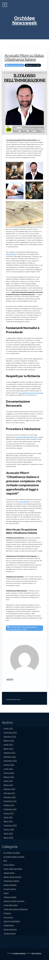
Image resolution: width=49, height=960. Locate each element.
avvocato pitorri (15, 627)
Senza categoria (10, 929)
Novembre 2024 (10, 732)
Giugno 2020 (9, 829)
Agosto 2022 (9, 765)
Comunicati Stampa (15, 65)
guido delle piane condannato (16, 909)
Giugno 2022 (9, 773)
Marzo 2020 (8, 837)
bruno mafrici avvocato (13, 869)
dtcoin (6, 893)
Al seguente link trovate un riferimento (30, 393)
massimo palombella (12, 921)
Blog (5, 861)
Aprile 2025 (8, 728)
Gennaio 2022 (9, 793)
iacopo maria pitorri (29, 627)
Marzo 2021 (8, 821)
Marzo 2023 (8, 749)
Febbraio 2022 (9, 789)
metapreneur (9, 925)
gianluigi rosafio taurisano (14, 901)
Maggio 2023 (9, 740)
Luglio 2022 (8, 769)
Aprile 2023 (8, 744)
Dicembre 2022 (10, 757)
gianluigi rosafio (10, 897)
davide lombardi (10, 885)
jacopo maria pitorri (14, 629)
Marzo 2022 (8, 785)
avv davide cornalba (12, 853)
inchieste (7, 913)
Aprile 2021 (8, 817)
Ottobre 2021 (9, 805)
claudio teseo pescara (12, 877)
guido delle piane (11, 905)
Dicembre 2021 (10, 797)
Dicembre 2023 (10, 736)
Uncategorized (10, 933)
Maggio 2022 (9, 777)
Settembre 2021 (10, 809)
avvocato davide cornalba (14, 857)
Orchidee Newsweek (24, 20)
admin (10, 679)
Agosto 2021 (9, 813)
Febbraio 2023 (9, 753)
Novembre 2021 (10, 801)
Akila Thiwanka (36, 953)
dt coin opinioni (10, 889)
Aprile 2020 (8, 833)
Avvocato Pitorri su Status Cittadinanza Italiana (24, 57)
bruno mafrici (9, 865)
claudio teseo (9, 873)
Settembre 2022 (10, 761)
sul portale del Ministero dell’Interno (26, 437)
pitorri (25, 629)
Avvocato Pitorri (11, 254)
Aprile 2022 (8, 781)
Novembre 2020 (10, 825)
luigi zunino (8, 917)
